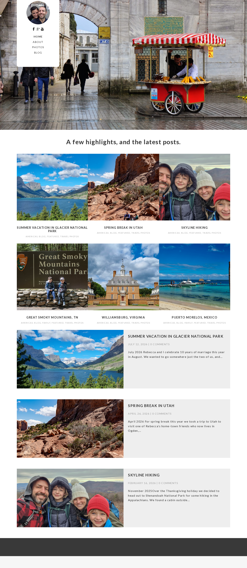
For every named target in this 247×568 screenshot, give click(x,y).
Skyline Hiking (194, 227)
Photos (38, 47)
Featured (53, 236)
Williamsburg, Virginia (123, 317)
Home (38, 36)
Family (46, 323)
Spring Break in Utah (123, 227)
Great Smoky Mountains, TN (52, 317)
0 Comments (160, 344)
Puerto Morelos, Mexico (194, 317)
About (38, 41)
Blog (38, 52)
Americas (32, 236)
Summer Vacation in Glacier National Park (52, 229)
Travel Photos (69, 236)
